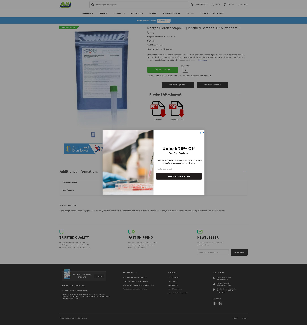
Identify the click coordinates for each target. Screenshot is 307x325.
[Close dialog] (202, 132)
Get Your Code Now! (179, 176)
